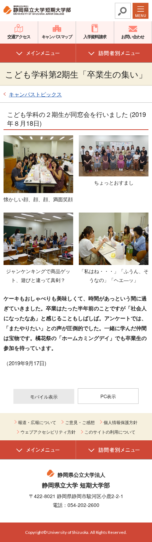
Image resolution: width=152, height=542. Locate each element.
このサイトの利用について (109, 432)
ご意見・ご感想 (80, 422)
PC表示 (108, 396)
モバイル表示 (44, 396)
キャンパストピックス (35, 94)
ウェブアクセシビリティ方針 (48, 432)
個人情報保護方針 (121, 422)
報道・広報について (37, 422)
